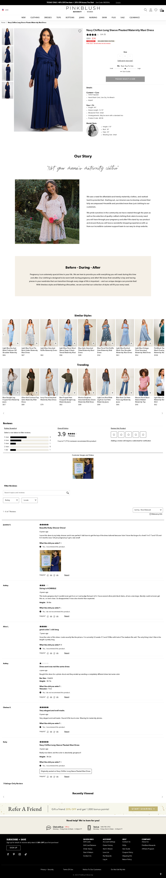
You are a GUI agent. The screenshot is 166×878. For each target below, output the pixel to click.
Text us (96, 827)
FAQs (124, 845)
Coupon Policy (127, 852)
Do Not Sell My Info (118, 870)
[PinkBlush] (83, 8)
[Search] (145, 10)
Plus (114, 18)
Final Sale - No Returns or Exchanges (98, 43)
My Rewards (107, 856)
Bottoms (70, 18)
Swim (104, 18)
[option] (48, 80)
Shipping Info (127, 856)
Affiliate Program (148, 849)
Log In (105, 859)
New (24, 18)
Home (3, 22)
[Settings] (150, 10)
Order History (108, 845)
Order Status (87, 849)
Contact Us (87, 856)
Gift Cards (87, 842)
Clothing (35, 18)
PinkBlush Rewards (148, 845)
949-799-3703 (105, 827)
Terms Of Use (68, 870)
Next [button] (80, 80)
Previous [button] (16, 80)
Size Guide (126, 849)
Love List (106, 852)
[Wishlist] (155, 10)
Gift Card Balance (89, 845)
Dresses (48, 18)
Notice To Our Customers (92, 870)
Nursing (93, 18)
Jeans (81, 18)
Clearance (135, 18)
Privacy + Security (47, 870)
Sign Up (13, 848)
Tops (59, 18)
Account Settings (109, 842)
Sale (123, 18)
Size (125, 52)
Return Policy (127, 859)
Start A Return (88, 852)
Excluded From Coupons (106, 41)
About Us (145, 842)
